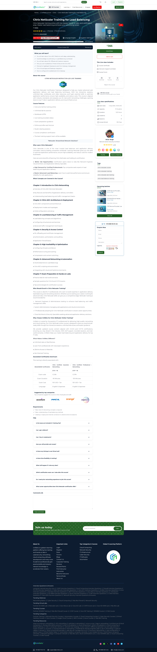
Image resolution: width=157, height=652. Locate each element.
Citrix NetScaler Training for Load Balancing (72, 12)
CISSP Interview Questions (65, 588)
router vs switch (38, 628)
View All (109, 215)
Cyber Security (52, 600)
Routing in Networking (96, 630)
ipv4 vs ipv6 (85, 627)
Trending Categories (40, 614)
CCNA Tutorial (44, 635)
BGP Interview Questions (77, 592)
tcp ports (48, 628)
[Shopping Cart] (101, 2)
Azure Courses (89, 618)
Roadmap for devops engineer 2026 (88, 628)
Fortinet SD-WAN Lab (40, 606)
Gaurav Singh (110, 192)
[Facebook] (112, 643)
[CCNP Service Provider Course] (101, 193)
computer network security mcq (44, 588)
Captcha (99, 245)
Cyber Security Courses (107, 616)
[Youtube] (119, 643)
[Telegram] (122, 643)
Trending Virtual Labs (40, 603)
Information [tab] (37, 47)
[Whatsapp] (102, 224)
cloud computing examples (56, 630)
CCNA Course (110, 611)
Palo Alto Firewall (78, 600)
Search (84, 2)
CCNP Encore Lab (89, 606)
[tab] (63, 423)
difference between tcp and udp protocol (104, 627)
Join (117, 528)
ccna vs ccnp (90, 623)
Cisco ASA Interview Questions (52, 595)
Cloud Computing (65, 600)
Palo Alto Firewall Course (60, 611)
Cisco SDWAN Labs (103, 633)
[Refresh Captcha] (117, 248)
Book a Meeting (116, 155)
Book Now (119, 7)
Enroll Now (109, 51)
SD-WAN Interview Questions (58, 593)
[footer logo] (38, 643)
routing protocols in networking (63, 628)
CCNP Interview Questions (97, 593)
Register (120, 2)
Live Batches (97, 7)
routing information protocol (51, 625)
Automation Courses (71, 616)
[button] (63, 423)
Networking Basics (39, 600)
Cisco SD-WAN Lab (103, 606)
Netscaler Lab (53, 606)
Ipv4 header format (95, 632)
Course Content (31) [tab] (63, 47)
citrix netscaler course (104, 167)
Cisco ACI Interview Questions (88, 590)
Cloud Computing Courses (89, 616)
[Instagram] (101, 643)
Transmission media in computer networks (73, 632)
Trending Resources (39, 621)
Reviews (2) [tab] (88, 47)
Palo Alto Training (101, 618)
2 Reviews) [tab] (50, 31)
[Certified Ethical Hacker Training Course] (101, 201)
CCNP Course (73, 611)
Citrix (54, 12)
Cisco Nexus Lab (65, 606)
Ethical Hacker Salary (50, 632)
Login (113, 2)
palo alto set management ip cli (77, 630)
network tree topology (72, 627)
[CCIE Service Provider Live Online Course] (101, 208)
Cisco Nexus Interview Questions (98, 592)
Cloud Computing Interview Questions (88, 588)
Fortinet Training (38, 616)
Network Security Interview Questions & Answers (80, 595)
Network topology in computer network (54, 633)
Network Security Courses (54, 616)
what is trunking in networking (43, 623)
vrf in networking (61, 623)
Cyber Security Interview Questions (64, 590)
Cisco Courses (50, 618)
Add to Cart (109, 56)
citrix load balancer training (106, 178)
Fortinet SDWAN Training (41, 611)
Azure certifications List (87, 633)
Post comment (39, 512)
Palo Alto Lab (115, 606)
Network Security (91, 600)
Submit (100, 252)
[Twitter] (108, 643)
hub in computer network (54, 627)
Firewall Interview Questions (112, 588)
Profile (103, 155)
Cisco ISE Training (86, 611)
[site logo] (39, 7)
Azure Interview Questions (78, 593)
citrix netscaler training (105, 171)
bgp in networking (102, 623)
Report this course (109, 85)
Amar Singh (43, 34)
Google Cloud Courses (64, 618)
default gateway (38, 627)
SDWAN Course (99, 611)
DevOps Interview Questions (57, 592)
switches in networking (76, 623)
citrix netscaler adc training (106, 175)
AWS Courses (78, 618)
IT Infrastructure (45, 12)
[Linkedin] (115, 643)
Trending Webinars (39, 598)
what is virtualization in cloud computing (76, 625)
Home (36, 12)
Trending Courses (39, 608)
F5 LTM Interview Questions (42, 590)
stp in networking (107, 628)
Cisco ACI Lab (76, 606)
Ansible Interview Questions (109, 590)
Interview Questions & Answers (43, 586)
